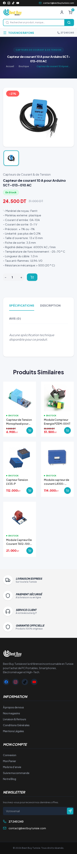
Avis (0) (15, 318)
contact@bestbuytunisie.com (58, 3)
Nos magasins (11, 713)
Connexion (9, 755)
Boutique (24, 66)
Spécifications (21, 305)
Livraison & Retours (14, 719)
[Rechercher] (69, 22)
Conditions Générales (16, 725)
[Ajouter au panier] (32, 277)
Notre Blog (9, 779)
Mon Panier (9, 761)
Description (50, 305)
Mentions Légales (13, 731)
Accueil (10, 66)
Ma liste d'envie (12, 767)
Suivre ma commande (16, 773)
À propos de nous (13, 707)
